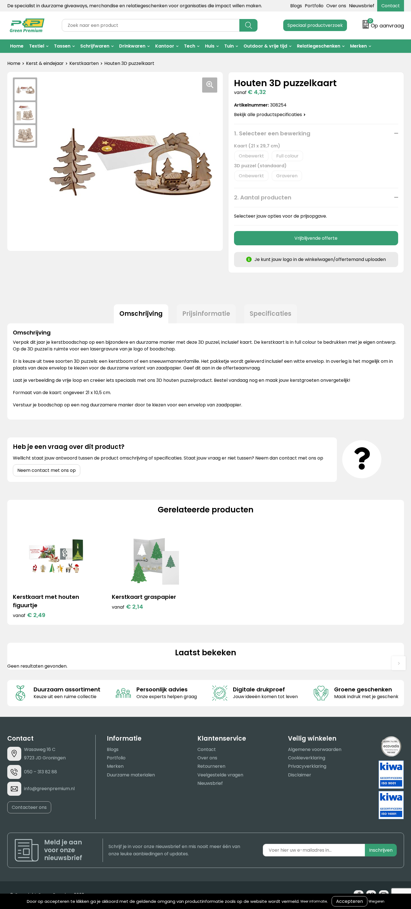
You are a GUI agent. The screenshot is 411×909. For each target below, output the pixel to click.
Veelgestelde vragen (220, 775)
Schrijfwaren (94, 46)
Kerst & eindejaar (45, 63)
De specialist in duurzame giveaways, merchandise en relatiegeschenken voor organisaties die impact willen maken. (134, 6)
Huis (209, 46)
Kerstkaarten (84, 63)
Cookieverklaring (306, 758)
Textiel (36, 46)
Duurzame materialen (131, 775)
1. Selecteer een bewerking (272, 133)
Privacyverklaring (307, 766)
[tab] (141, 313)
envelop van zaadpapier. (215, 405)
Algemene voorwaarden (314, 749)
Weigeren (376, 901)
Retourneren (211, 766)
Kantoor (164, 46)
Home (16, 46)
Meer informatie (314, 901)
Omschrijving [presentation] (141, 313)
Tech (189, 46)
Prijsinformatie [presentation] (206, 313)
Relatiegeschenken (318, 46)
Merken (358, 46)
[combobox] (151, 25)
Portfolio (314, 6)
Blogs (296, 6)
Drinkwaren (132, 46)
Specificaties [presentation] (270, 313)
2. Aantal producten (262, 197)
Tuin (229, 46)
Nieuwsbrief (361, 6)
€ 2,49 (29, 615)
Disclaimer (299, 775)
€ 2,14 (127, 607)
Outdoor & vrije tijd (265, 46)
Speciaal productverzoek (315, 25)
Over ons (336, 6)
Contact (390, 6)
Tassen (62, 46)
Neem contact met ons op (46, 470)
